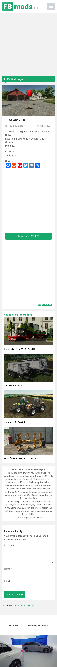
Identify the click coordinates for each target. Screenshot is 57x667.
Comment (10, 545)
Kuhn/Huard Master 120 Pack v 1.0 (22, 458)
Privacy (13, 625)
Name (8, 568)
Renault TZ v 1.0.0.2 (14, 422)
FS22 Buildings (16, 126)
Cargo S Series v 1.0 (14, 385)
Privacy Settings (38, 625)
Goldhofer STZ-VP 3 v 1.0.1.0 (19, 349)
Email (8, 581)
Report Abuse (45, 304)
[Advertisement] (28, 45)
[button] (51, 6)
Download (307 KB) (28, 236)
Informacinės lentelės (23, 605)
